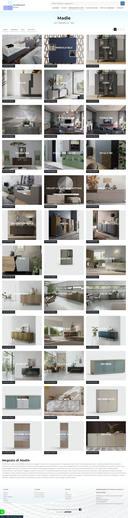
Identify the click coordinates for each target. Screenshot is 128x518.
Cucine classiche (39, 493)
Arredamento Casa (76, 8)
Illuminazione (7, 502)
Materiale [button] (14, 29)
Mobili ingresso (8, 496)
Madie (72, 23)
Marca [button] (5, 29)
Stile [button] (22, 29)
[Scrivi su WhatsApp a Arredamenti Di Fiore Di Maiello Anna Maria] (2, 512)
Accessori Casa (92, 8)
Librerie (5, 493)
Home (55, 23)
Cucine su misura (39, 496)
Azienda (56, 8)
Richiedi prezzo (8, 66)
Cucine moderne (39, 494)
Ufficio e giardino (107, 8)
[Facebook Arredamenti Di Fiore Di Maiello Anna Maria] (80, 509)
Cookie (8, 517)
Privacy (3, 517)
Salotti (5, 494)
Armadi (5, 500)
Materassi (68, 498)
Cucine (64, 8)
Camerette (68, 494)
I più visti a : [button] (32, 29)
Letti (66, 493)
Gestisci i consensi (17, 517)
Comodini (68, 496)
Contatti (120, 8)
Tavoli (5, 498)
